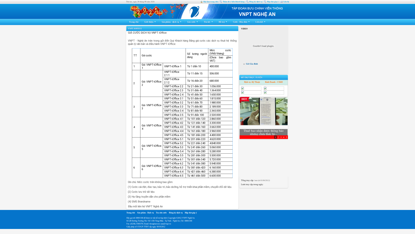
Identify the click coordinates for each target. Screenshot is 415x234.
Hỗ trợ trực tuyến (251, 77)
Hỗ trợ (222, 22)
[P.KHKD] (274, 94)
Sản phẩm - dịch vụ (170, 22)
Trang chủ (133, 22)
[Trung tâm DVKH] (251, 94)
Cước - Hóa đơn (240, 22)
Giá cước (191, 22)
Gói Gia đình (252, 64)
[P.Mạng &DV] (251, 90)
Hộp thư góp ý (191, 213)
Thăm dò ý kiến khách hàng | (234, 2)
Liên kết (259, 22)
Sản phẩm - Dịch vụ (145, 213)
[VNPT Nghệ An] (207, 18)
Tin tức (207, 22)
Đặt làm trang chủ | (211, 2)
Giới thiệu (148, 22)
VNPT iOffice (135, 28)
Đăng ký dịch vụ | (256, 2)
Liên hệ (286, 2)
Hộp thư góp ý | (273, 2)
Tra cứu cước (161, 213)
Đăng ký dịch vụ (176, 213)
